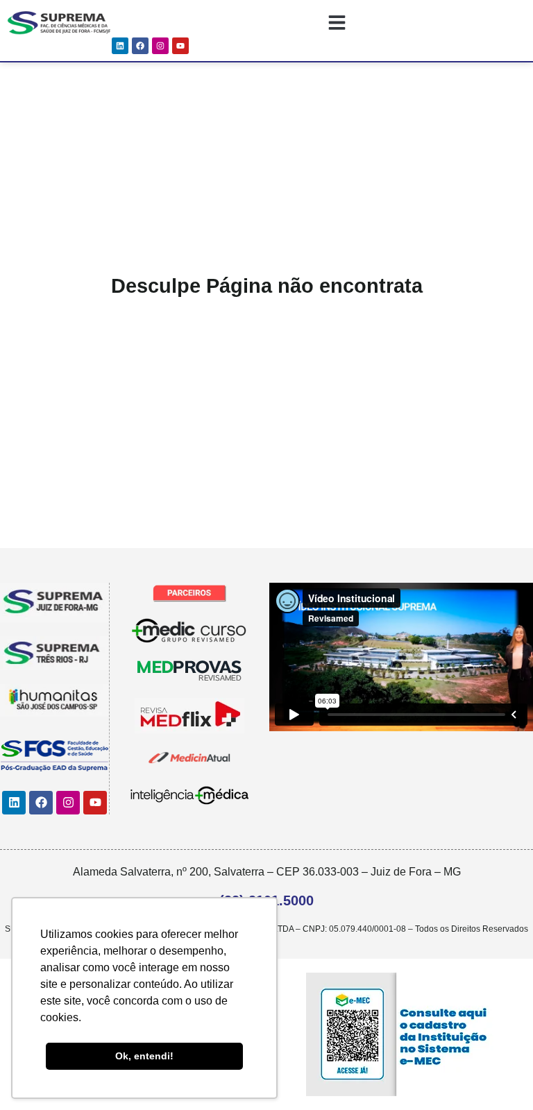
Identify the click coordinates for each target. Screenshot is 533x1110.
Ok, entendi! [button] (144, 1055)
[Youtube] (180, 45)
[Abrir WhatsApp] (498, 1075)
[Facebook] (140, 45)
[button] (337, 22)
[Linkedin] (120, 45)
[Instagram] (160, 45)
